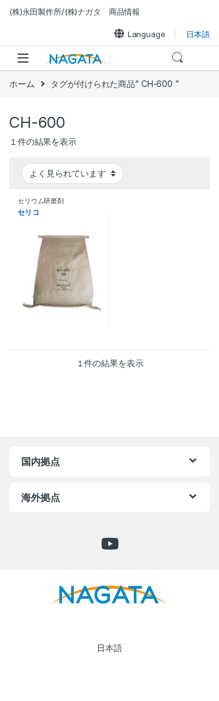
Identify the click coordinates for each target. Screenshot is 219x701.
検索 (177, 58)
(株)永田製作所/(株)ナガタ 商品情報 (74, 11)
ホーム (22, 83)
